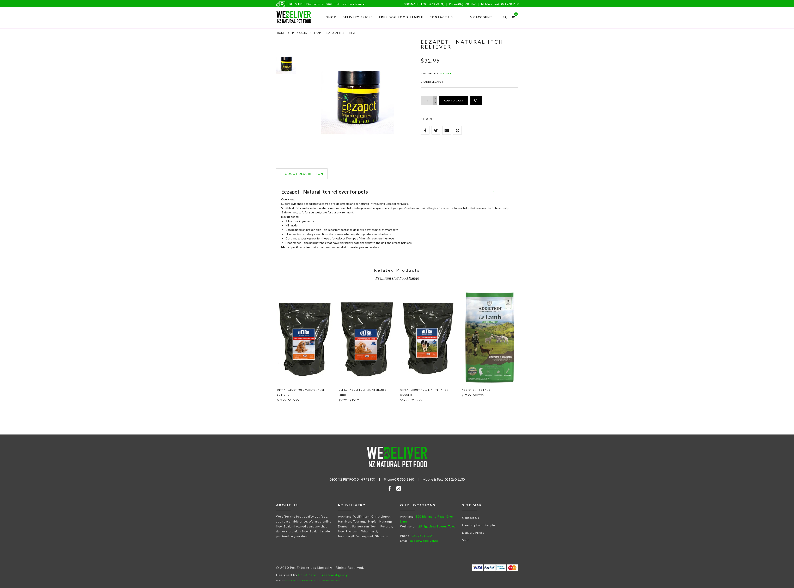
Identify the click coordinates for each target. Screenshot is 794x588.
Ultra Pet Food (310, 580)
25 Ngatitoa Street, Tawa (437, 526)
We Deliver (293, 580)
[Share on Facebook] (425, 130)
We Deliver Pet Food (302, 580)
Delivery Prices (473, 532)
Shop (466, 540)
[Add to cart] (286, 409)
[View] (305, 297)
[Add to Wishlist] (476, 100)
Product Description (301, 173)
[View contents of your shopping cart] (513, 16)
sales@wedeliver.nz (424, 540)
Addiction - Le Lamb (476, 390)
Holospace (288, 580)
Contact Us (470, 517)
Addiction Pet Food (326, 580)
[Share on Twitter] (436, 130)
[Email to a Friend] (446, 130)
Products (299, 33)
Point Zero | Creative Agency (323, 575)
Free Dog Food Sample (478, 525)
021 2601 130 (421, 535)
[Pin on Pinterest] (457, 130)
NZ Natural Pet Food (335, 580)
